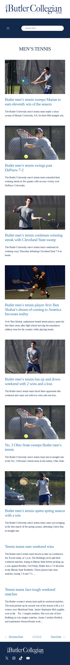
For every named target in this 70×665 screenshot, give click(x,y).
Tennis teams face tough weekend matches (30, 591)
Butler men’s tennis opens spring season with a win (35, 512)
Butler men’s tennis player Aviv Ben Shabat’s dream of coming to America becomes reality (33, 309)
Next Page (58, 636)
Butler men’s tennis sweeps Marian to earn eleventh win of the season (33, 101)
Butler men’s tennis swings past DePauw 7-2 (28, 167)
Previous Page (14, 636)
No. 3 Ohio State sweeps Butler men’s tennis (33, 447)
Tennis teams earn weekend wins (29, 546)
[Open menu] (8, 28)
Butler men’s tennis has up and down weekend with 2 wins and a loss (32, 381)
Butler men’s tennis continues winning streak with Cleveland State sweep (34, 237)
